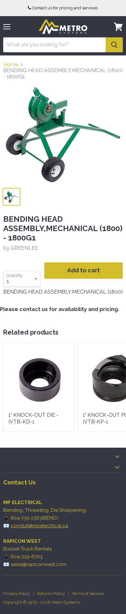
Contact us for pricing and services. (65, 7)
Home (10, 65)
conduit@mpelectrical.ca (39, 526)
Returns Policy (51, 593)
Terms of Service (88, 593)
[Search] (114, 44)
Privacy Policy (16, 593)
